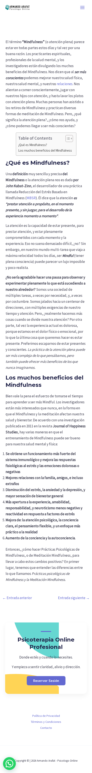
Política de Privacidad (46, 716)
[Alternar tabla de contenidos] (67, 138)
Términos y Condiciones (46, 722)
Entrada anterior (17, 597)
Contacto (46, 728)
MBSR (31, 198)
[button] (9, 763)
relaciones (65, 83)
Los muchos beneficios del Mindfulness (45, 150)
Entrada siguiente (74, 597)
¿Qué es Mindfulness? (32, 145)
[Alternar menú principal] (82, 7)
